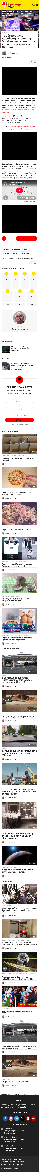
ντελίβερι (6, 253)
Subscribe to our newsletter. (19, 415)
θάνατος (32, 973)
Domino (6, 249)
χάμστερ (17, 596)
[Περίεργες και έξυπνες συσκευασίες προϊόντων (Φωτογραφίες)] (19, 621)
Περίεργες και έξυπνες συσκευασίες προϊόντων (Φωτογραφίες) (17, 639)
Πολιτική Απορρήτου (8, 1161)
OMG (20, 304)
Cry (16, 287)
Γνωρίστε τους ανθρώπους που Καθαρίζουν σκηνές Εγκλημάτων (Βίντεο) (19, 978)
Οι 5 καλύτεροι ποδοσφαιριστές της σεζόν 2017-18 (17, 1012)
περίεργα (19, 527)
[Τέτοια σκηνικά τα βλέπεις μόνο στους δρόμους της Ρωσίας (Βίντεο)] (19, 736)
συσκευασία (25, 253)
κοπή (16, 490)
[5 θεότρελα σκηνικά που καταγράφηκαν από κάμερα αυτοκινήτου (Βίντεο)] (19, 663)
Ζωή (8, 867)
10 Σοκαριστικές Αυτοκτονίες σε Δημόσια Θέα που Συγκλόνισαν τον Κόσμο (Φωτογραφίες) (19, 910)
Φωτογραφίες (5, 561)
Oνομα (19, 405)
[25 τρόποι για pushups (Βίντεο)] (19, 701)
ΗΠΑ (27, 973)
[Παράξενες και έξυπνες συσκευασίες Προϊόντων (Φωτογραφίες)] (19, 548)
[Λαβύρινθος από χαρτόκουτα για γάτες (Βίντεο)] (19, 444)
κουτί (26, 249)
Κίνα (8, 527)
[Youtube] (28, 1118)
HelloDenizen (11, 595)
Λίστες (4, 905)
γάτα (8, 455)
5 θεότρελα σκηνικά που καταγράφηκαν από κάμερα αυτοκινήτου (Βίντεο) (17, 679)
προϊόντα (19, 561)
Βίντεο (5, 33)
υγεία (8, 714)
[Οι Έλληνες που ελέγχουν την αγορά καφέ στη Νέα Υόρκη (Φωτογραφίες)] (19, 815)
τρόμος (14, 940)
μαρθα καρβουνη (10, 1146)
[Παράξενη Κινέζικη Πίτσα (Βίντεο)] (19, 513)
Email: (19, 397)
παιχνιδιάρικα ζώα (19, 455)
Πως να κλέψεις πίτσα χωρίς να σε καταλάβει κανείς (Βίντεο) (16, 493)
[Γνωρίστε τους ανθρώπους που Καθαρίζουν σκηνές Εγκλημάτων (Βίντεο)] (19, 962)
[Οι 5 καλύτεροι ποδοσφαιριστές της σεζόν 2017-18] (19, 996)
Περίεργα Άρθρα (6, 940)
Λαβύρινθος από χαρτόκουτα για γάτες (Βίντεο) (18, 459)
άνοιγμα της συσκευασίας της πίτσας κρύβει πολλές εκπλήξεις (19, 110)
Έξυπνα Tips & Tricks (8, 490)
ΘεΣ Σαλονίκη (9, 1137)
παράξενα (13, 527)
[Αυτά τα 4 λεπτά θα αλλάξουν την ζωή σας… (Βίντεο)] (19, 856)
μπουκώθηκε (6, 596)
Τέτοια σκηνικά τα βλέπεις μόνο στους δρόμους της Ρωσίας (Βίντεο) (19, 753)
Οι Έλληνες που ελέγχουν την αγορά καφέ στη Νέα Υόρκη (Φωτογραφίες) (18, 835)
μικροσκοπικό (29, 595)
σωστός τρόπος (27, 490)
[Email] (33, 1118)
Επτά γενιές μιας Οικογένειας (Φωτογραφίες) (15, 1132)
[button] (33, 5)
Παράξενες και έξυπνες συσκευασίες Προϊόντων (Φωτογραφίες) (17, 565)
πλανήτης (13, 867)
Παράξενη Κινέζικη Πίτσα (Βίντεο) (16, 530)
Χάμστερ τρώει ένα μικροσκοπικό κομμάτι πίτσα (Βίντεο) (16, 600)
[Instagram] (11, 1118)
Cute (24, 287)
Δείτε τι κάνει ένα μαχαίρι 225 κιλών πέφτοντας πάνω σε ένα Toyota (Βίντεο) (19, 791)
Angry (6, 287)
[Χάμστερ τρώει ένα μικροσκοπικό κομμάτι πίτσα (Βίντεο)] (19, 583)
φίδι (18, 940)
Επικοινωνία (21, 1161)
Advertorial (5, 1008)
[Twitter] (16, 1118)
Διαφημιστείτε (6, 1159)
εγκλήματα (22, 973)
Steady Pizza (7, 118)
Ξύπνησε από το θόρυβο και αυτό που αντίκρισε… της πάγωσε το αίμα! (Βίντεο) (19, 943)
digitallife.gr (32, 201)
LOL (34, 287)
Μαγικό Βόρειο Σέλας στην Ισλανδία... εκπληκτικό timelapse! (21, 348)
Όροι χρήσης (17, 1159)
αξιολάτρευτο (20, 595)
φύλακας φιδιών (25, 940)
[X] (22, 1118)
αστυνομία (15, 973)
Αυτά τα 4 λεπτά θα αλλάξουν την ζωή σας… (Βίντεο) (18, 870)
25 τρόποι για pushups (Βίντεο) (18, 716)
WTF (32, 304)
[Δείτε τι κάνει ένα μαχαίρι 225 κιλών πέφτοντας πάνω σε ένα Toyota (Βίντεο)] (19, 774)
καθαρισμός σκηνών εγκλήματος (11, 974)
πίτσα (15, 253)
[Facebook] (5, 1118)
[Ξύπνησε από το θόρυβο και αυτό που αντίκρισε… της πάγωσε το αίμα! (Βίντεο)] (19, 928)
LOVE (7, 304)
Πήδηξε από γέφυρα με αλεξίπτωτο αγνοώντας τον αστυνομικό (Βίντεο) (22, 365)
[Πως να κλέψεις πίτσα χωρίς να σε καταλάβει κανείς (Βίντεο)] (19, 477)
